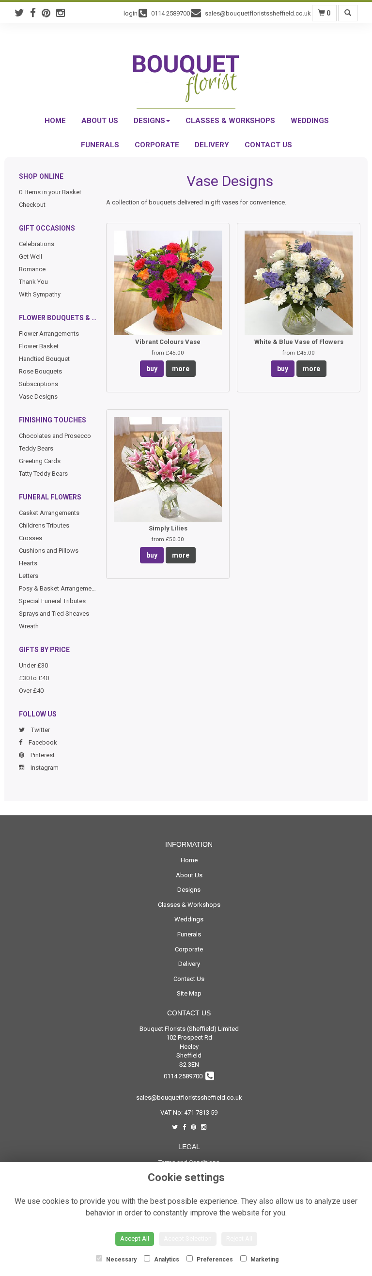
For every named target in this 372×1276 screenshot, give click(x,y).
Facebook (42, 742)
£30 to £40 (34, 678)
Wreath (29, 626)
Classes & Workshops (230, 120)
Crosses (30, 538)
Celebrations (36, 244)
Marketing (264, 1259)
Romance (32, 269)
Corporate (157, 144)
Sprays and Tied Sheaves (54, 613)
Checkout (32, 204)
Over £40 (31, 690)
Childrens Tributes (44, 525)
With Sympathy (40, 294)
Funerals (100, 144)
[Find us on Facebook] (36, 13)
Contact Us (268, 144)
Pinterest (42, 755)
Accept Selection (188, 1238)
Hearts (28, 563)
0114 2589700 (184, 1076)
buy (151, 369)
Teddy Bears (36, 448)
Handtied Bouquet (44, 358)
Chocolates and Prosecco (55, 435)
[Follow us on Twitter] (22, 13)
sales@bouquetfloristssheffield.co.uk (189, 1097)
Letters (28, 575)
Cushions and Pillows (48, 550)
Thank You (33, 281)
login (131, 13)
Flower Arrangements (49, 333)
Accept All (134, 1238)
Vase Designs (38, 396)
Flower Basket (39, 346)
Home (55, 120)
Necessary (121, 1259)
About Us (99, 120)
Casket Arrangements (49, 512)
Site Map (189, 993)
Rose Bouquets (40, 371)
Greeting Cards (40, 461)
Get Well (30, 256)
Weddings (310, 120)
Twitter (40, 729)
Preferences (214, 1259)
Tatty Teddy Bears (43, 473)
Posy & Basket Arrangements (59, 588)
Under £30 (33, 665)
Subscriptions (38, 384)
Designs (149, 120)
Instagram (44, 767)
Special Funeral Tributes (52, 601)
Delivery (212, 144)
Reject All (239, 1238)
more (180, 369)
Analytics (166, 1259)
